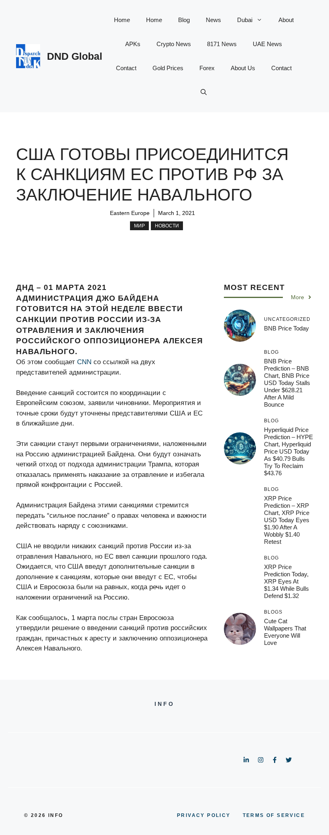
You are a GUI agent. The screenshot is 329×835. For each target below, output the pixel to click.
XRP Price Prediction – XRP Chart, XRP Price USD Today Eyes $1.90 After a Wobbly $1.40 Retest (286, 520)
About (286, 19)
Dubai (244, 19)
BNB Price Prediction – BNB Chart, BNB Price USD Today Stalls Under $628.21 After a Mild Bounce (287, 383)
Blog (184, 19)
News (213, 19)
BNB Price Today (286, 328)
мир (139, 226)
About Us (243, 68)
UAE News (267, 44)
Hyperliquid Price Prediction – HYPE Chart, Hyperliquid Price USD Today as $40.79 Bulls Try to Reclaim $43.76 (288, 451)
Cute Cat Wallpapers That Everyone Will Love (285, 632)
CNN (84, 362)
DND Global (74, 56)
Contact (126, 68)
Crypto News (173, 44)
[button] (204, 92)
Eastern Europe (130, 213)
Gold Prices (167, 68)
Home (122, 19)
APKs (132, 44)
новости (167, 226)
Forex (207, 68)
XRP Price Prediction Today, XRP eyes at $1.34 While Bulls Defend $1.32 (286, 581)
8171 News (222, 44)
